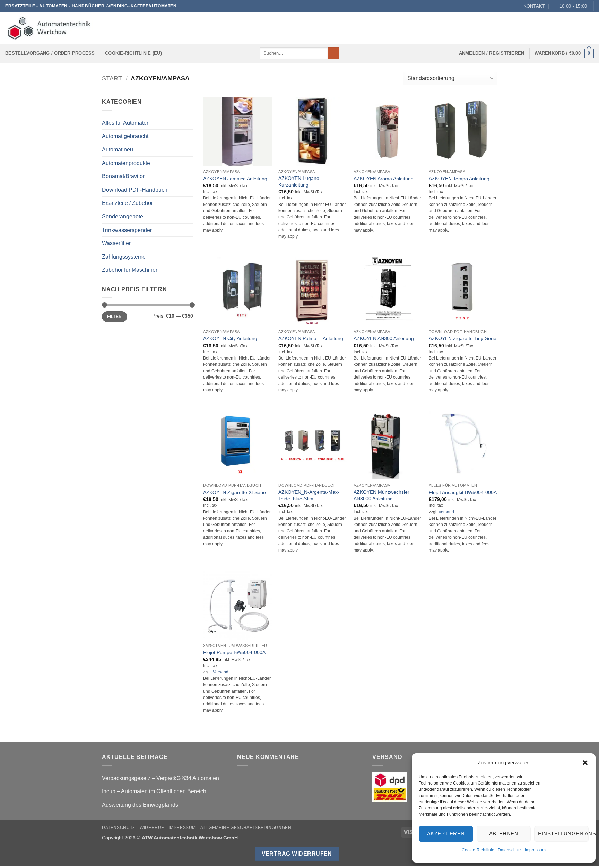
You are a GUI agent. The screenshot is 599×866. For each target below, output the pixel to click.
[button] (585, 762)
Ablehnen (504, 834)
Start (112, 78)
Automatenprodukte (126, 163)
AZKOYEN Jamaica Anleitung (235, 178)
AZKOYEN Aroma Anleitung (384, 178)
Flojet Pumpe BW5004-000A (234, 652)
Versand (446, 512)
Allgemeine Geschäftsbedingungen (245, 827)
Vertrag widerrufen (297, 854)
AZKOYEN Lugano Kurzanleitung (298, 181)
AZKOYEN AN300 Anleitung (384, 338)
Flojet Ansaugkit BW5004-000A (463, 492)
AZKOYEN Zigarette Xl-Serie (234, 492)
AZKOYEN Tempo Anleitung (459, 178)
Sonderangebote (122, 216)
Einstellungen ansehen (563, 834)
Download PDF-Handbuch (134, 190)
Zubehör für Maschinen (130, 270)
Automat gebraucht (125, 136)
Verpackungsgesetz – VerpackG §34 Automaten (160, 778)
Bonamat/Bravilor (123, 176)
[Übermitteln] (333, 53)
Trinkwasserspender (127, 230)
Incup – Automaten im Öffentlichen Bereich (154, 791)
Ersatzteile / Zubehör (127, 203)
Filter (114, 316)
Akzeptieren (446, 834)
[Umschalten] (189, 189)
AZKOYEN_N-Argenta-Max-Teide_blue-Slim (308, 495)
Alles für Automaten (126, 123)
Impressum (535, 850)
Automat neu (117, 150)
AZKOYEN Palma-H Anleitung (310, 338)
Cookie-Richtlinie (478, 850)
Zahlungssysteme (124, 257)
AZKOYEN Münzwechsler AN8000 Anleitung (381, 495)
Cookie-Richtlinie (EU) (133, 53)
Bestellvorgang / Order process (50, 53)
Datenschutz (509, 850)
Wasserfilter (116, 243)
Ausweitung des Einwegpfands (140, 805)
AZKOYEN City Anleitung (230, 338)
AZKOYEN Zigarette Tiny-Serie (462, 338)
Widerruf (152, 827)
